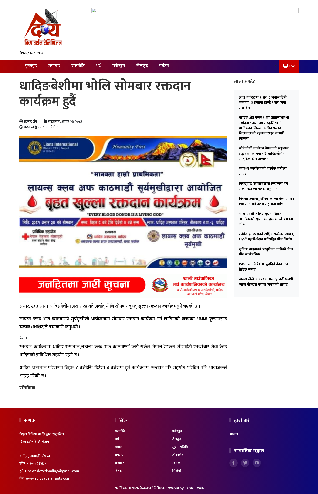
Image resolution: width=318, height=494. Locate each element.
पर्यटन (164, 66)
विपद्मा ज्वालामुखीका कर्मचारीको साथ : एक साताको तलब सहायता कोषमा (266, 201)
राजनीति (78, 66)
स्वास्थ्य (176, 462)
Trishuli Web (194, 488)
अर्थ (98, 66)
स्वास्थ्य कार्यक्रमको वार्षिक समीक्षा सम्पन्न (263, 171)
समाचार (54, 66)
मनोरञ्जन (118, 66)
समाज (118, 447)
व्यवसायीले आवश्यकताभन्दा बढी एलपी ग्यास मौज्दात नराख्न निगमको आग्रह (266, 282)
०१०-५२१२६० (36, 464)
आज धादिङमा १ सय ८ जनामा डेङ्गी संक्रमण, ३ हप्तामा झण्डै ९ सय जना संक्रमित (263, 102)
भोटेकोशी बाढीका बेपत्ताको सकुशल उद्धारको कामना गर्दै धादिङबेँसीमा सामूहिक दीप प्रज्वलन (264, 153)
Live (291, 66)
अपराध (119, 455)
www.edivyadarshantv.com (47, 478)
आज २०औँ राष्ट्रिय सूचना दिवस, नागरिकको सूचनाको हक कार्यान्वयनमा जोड (266, 219)
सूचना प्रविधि (180, 447)
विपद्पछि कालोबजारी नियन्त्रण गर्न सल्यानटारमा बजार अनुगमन (263, 186)
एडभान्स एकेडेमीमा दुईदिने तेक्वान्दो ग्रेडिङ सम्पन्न (263, 266)
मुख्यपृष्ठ (31, 66)
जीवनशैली (178, 455)
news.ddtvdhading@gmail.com (53, 471)
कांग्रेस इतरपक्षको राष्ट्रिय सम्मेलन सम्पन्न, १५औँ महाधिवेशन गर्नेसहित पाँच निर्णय (266, 236)
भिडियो (176, 470)
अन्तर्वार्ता (120, 462)
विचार (118, 470)
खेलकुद (142, 66)
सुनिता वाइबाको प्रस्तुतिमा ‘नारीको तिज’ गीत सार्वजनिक (266, 252)
